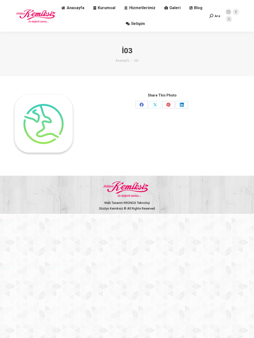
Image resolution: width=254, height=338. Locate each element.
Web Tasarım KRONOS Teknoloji (127, 203)
